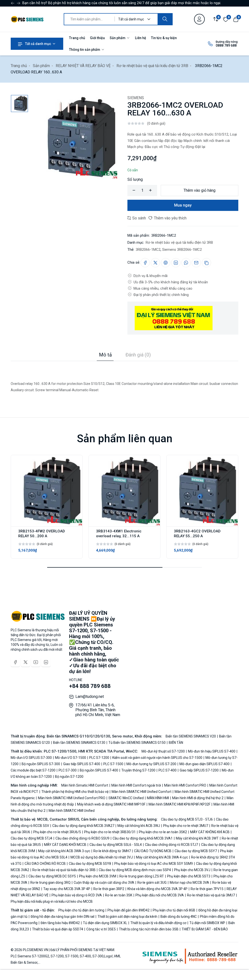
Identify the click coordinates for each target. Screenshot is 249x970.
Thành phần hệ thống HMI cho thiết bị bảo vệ (75, 792)
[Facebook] (15, 662)
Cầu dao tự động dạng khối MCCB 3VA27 (83, 826)
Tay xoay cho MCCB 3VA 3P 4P (67, 889)
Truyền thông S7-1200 (138, 770)
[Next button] (13, 3)
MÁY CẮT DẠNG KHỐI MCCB (65, 845)
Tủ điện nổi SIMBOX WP (207, 923)
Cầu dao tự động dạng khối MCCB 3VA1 (142, 838)
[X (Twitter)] (25, 662)
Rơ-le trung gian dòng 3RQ (50, 882)
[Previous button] (18, 3)
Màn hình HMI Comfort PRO (185, 785)
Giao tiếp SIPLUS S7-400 (81, 764)
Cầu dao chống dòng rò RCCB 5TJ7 (171, 845)
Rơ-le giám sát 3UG (152, 882)
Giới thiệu (97, 38)
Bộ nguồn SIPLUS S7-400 (99, 770)
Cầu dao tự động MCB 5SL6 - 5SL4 (115, 845)
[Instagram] (46, 662)
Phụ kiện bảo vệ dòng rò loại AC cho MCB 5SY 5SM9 (154, 864)
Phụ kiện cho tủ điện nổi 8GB (174, 910)
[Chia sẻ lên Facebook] (145, 262)
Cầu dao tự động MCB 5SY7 (196, 851)
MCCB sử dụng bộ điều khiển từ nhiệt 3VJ (101, 857)
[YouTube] (35, 662)
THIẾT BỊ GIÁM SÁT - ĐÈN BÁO (204, 929)
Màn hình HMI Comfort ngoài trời (136, 785)
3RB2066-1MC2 (148, 249)
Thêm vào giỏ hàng (199, 190)
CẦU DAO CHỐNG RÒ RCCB (45, 864)
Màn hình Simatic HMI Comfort (85, 785)
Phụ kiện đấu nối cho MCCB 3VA (160, 895)
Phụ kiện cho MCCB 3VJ (192, 870)
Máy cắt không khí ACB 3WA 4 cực (162, 857)
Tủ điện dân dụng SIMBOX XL (105, 923)
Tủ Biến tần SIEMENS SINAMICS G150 (137, 743)
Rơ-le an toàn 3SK (118, 895)
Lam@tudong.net (89, 696)
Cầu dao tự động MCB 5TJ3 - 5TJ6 (187, 819)
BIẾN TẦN (175, 743)
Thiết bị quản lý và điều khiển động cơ (158, 923)
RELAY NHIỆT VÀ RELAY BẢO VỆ (83, 65)
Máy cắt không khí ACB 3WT (197, 838)
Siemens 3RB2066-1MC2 (182, 249)
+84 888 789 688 (90, 686)
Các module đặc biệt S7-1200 (33, 770)
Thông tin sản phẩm (85, 50)
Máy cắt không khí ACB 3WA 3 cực (64, 851)
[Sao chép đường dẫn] (206, 262)
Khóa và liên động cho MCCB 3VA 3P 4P (157, 889)
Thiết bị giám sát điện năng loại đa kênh (127, 916)
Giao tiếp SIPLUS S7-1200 (199, 770)
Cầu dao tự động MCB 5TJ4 (32, 838)
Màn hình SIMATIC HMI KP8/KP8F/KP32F (179, 804)
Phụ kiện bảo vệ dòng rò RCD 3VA (77, 895)
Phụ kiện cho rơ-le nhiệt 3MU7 (185, 826)
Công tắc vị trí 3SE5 (101, 929)
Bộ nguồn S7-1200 (68, 777)
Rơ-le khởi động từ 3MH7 (112, 851)
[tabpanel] (124, 377)
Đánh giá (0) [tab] (138, 355)
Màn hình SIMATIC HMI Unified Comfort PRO (71, 798)
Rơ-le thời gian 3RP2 (109, 889)
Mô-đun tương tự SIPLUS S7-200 (151, 764)
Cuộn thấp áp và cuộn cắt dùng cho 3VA (104, 882)
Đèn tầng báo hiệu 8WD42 (60, 923)
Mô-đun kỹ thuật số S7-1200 (164, 751)
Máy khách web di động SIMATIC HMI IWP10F (111, 804)
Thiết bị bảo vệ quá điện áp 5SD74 (57, 929)
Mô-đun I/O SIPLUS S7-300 (32, 758)
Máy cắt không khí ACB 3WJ (139, 826)
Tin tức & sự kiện (164, 38)
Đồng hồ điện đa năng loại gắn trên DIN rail (62, 916)
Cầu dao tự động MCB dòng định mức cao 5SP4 (135, 870)
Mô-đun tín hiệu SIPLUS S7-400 (211, 751)
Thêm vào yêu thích (170, 218)
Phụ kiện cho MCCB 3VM (97, 876)
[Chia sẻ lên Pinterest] (165, 262)
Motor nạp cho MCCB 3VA (189, 882)
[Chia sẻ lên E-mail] (196, 262)
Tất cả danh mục (37, 44)
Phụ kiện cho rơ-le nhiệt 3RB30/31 (109, 832)
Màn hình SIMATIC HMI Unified (71, 811)
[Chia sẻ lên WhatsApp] (186, 262)
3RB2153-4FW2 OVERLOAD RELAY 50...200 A (41, 533)
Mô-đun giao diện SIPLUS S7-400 (204, 764)
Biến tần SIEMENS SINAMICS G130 (79, 743)
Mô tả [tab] (105, 355)
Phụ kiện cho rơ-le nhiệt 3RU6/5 (57, 832)
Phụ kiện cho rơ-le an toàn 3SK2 (163, 832)
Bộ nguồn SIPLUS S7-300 (41, 764)
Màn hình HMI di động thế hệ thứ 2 (197, 798)
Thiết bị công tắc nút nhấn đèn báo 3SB (148, 929)
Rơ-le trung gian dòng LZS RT (142, 876)
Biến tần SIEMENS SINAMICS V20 (191, 736)
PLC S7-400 (167, 770)
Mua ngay (183, 205)
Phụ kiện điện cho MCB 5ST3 (188, 876)
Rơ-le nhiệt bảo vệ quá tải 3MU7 (211, 895)
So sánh (138, 218)
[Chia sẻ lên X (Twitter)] (155, 262)
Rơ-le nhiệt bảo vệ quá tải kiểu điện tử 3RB (152, 65)
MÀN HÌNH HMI (158, 798)
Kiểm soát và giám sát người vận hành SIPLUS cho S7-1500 (157, 758)
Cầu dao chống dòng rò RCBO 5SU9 (82, 838)
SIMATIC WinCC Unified (126, 798)
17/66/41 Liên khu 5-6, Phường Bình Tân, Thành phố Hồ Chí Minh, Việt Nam (97, 710)
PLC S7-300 (67, 770)
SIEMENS (135, 97)
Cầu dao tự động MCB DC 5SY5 (52, 876)
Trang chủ (77, 38)
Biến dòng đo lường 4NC (178, 916)
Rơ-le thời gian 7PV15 (207, 889)
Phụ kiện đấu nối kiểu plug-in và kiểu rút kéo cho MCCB (52, 901)
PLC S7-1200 (99, 758)
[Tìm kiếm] (165, 19)
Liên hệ (140, 38)
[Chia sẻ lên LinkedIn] (175, 262)
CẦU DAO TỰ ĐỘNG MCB (152, 851)
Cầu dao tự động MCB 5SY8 (90, 864)
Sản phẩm (118, 38)
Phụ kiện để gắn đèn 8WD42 (128, 910)
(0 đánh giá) (156, 123)
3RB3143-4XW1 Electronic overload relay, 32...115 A (119, 533)
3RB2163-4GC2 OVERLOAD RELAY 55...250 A (197, 533)
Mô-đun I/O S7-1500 (70, 758)
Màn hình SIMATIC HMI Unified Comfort (141, 792)
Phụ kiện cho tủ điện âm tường (81, 910)
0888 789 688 (226, 45)
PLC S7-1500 (113, 764)
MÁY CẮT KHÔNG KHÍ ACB (209, 832)
